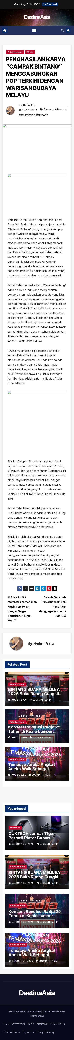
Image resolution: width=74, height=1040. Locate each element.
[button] (62, 30)
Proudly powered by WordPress (25, 1011)
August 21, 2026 (23, 961)
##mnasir (42, 115)
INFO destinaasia (11, 1032)
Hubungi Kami (57, 1024)
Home (6, 1024)
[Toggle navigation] (34, 30)
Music (30, 52)
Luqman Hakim (42, 700)
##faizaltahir (27, 115)
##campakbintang (55, 109)
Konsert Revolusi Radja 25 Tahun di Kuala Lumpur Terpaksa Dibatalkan (34, 731)
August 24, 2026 (23, 844)
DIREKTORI (42, 1024)
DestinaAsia (37, 17)
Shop (40, 1032)
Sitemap (50, 1032)
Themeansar (36, 1015)
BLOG (31, 1024)
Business (15, 827)
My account (29, 1032)
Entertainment (15, 52)
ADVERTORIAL (18, 1024)
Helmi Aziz (29, 105)
